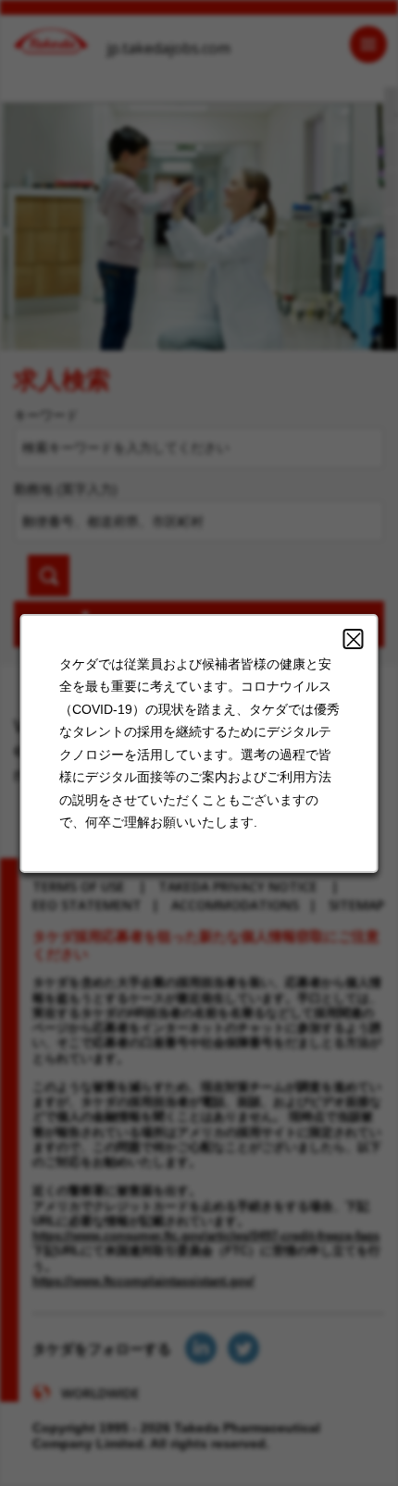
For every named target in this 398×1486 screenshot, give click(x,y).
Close (353, 639)
